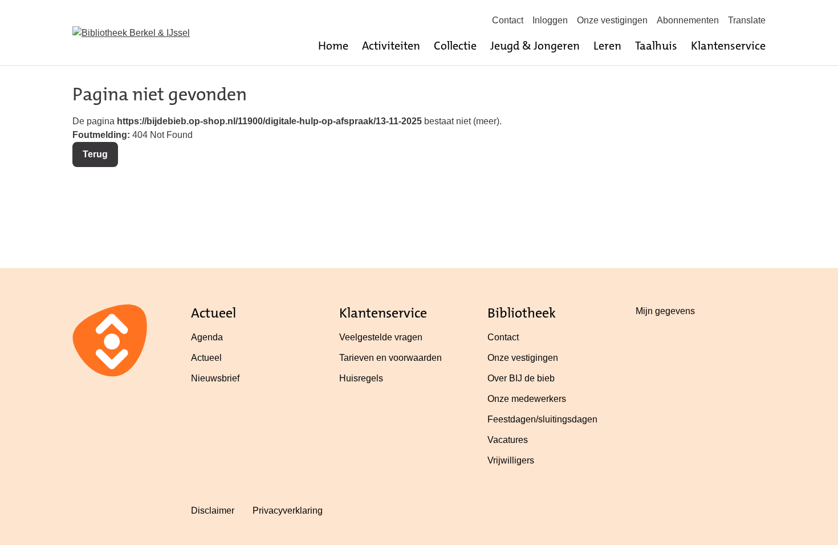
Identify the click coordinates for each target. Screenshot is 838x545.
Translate (747, 20)
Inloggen (550, 20)
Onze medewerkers (526, 399)
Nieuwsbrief (215, 378)
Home (333, 45)
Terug (95, 154)
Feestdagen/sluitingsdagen (542, 419)
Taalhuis (656, 45)
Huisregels (361, 378)
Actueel (206, 358)
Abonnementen (688, 20)
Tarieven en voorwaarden (390, 358)
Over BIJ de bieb (521, 378)
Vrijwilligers (510, 460)
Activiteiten (391, 45)
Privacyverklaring (288, 510)
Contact (507, 20)
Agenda (207, 337)
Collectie (455, 45)
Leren (607, 45)
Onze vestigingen (612, 20)
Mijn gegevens (665, 311)
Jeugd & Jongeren (535, 45)
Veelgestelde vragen (380, 337)
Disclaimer (212, 510)
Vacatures (507, 440)
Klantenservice (728, 45)
